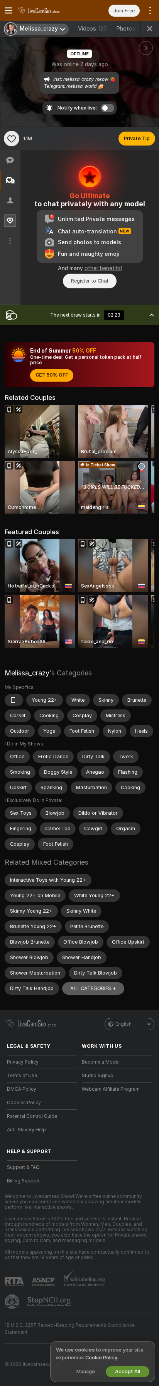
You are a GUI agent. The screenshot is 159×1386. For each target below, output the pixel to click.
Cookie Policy (101, 1357)
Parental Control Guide (32, 1116)
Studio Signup (97, 1075)
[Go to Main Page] (48, 10)
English (123, 1024)
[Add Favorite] (11, 138)
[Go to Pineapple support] (13, 1301)
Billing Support (23, 1181)
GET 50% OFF (52, 375)
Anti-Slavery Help (26, 1129)
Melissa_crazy (27, 673)
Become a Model (101, 1062)
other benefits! (103, 268)
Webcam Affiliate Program (111, 1089)
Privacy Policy (23, 1062)
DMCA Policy (21, 1089)
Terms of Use (22, 1075)
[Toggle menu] (8, 10)
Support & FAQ (23, 1167)
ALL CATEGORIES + (93, 988)
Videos (92, 28)
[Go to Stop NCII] (50, 1301)
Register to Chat (89, 281)
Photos (132, 28)
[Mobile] (14, 700)
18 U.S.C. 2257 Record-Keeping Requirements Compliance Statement (70, 1329)
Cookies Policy (24, 1102)
